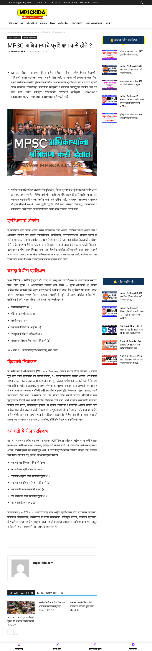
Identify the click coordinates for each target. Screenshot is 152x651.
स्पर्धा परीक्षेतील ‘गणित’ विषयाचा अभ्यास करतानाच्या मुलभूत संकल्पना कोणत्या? (52, 606)
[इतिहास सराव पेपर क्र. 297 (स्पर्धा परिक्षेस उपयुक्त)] (109, 55)
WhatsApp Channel (89, 2)
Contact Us (55, 2)
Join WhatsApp (94, 23)
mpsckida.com (18, 51)
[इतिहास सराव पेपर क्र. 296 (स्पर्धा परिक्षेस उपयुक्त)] (109, 118)
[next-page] (15, 632)
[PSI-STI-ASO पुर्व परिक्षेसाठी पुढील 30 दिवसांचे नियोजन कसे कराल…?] (21, 607)
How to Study (24, 32)
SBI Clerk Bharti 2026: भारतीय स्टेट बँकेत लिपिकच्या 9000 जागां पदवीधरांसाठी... (131, 329)
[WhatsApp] (33, 60)
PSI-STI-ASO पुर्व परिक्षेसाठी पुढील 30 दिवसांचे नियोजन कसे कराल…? (20, 621)
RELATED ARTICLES (21, 593)
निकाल (52, 23)
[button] (142, 2)
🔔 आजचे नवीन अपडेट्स (123, 40)
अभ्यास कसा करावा (29, 37)
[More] (68, 60)
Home (10, 32)
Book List (77, 23)
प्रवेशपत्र (43, 23)
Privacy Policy (70, 2)
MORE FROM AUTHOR (50, 593)
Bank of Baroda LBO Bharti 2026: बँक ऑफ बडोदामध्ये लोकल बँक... (130, 344)
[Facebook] (50, 60)
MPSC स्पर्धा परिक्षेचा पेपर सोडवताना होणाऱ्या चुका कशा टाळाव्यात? (82, 606)
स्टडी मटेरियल (63, 23)
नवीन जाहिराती (32, 23)
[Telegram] (42, 60)
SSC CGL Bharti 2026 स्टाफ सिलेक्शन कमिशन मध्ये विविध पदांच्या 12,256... (131, 359)
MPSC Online (16, 23)
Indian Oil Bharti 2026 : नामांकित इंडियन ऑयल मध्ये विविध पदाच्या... (131, 69)
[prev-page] (9, 632)
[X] (59, 60)
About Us (41, 2)
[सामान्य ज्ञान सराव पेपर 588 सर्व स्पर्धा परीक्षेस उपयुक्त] (109, 85)
